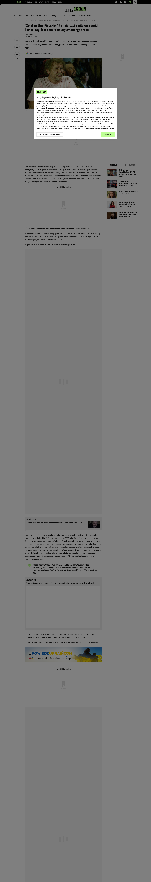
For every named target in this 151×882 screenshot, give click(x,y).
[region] (75, 113)
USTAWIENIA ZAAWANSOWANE (50, 134)
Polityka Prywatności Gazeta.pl (97, 128)
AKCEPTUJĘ (107, 134)
